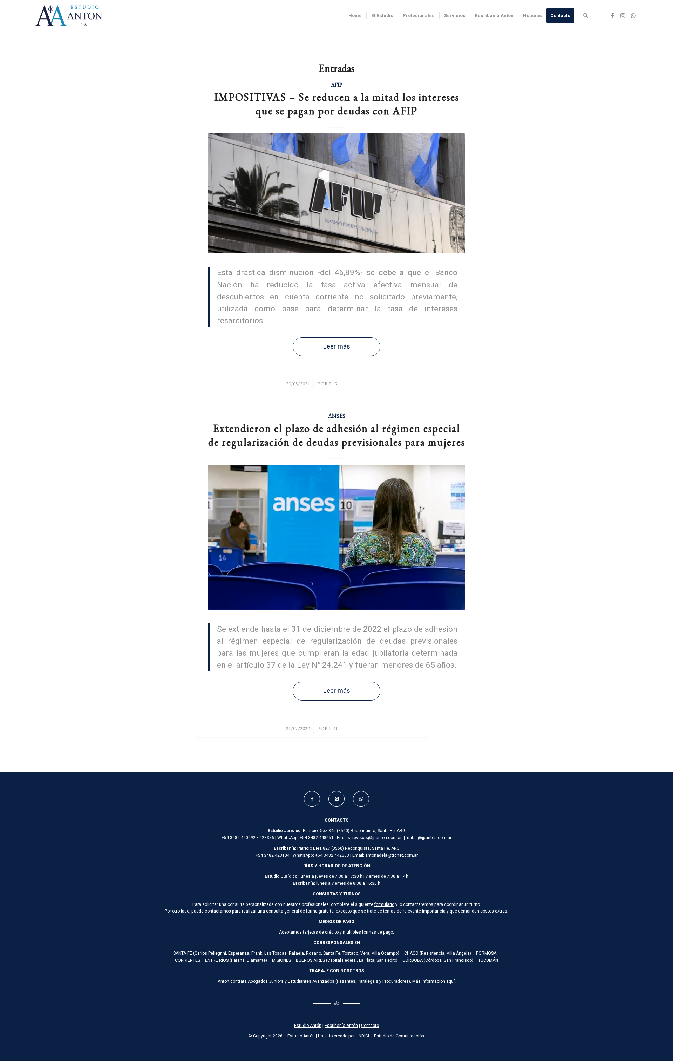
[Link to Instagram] (623, 15)
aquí (450, 981)
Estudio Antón (307, 1025)
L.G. (334, 383)
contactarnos (218, 911)
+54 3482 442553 (332, 855)
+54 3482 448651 (317, 838)
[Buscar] (585, 16)
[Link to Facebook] (612, 15)
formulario (384, 904)
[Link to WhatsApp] (633, 15)
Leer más (336, 346)
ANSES (336, 415)
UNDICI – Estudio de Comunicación (390, 1036)
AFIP (336, 84)
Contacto (370, 1025)
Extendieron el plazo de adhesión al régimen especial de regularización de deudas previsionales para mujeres (336, 435)
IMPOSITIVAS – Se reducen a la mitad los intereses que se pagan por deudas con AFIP (336, 104)
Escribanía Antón (341, 1025)
